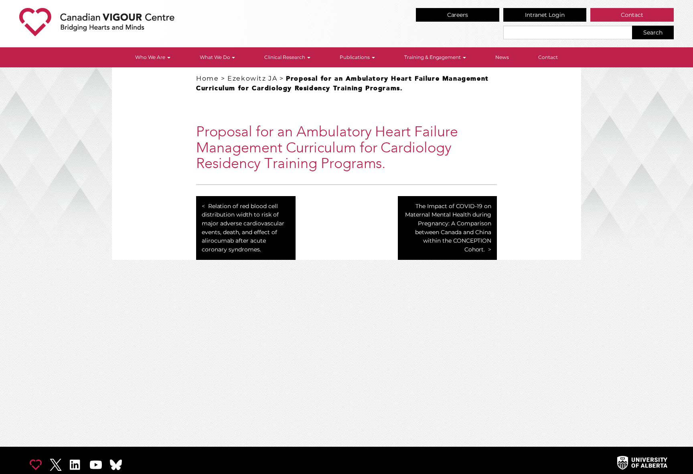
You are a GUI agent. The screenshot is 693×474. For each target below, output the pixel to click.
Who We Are (150, 57)
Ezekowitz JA (252, 78)
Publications (355, 57)
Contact (632, 14)
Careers (457, 14)
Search (653, 32)
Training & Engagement (433, 57)
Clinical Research (285, 57)
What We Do (215, 57)
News (502, 57)
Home (207, 78)
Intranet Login (545, 14)
